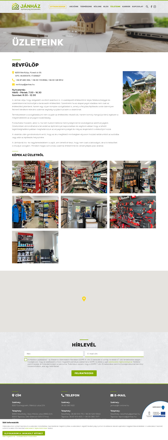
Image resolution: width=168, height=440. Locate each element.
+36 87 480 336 (23, 80)
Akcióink (73, 6)
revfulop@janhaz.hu (25, 85)
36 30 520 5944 (93, 414)
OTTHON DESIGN (57, 7)
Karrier (126, 6)
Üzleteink (115, 6)
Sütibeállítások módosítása (27, 436)
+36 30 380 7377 (91, 417)
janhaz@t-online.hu (119, 405)
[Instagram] (154, 6)
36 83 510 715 (77, 414)
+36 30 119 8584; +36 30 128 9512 (47, 80)
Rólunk (97, 6)
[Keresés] (147, 6)
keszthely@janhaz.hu (130, 414)
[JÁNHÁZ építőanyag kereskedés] (26, 6)
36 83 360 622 (68, 405)
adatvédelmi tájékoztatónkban (36, 428)
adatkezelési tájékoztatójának (121, 362)
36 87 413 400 (75, 417)
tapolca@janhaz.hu (128, 417)
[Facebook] (151, 6)
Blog (105, 6)
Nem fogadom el (8, 436)
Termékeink (86, 6)
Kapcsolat (137, 6)
